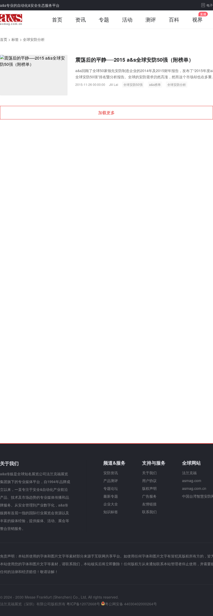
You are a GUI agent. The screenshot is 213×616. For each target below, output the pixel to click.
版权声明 (149, 488)
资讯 (80, 19)
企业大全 (110, 503)
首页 (57, 19)
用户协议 (149, 480)
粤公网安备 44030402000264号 (131, 603)
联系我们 (149, 511)
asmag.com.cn (194, 488)
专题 (104, 19)
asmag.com (191, 480)
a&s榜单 (155, 84)
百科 (174, 19)
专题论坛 (110, 488)
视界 (197, 19)
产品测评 (110, 480)
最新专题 (110, 496)
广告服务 (149, 496)
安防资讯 (110, 472)
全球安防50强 (133, 84)
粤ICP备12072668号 (83, 603)
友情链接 (149, 503)
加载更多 (106, 113)
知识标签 (110, 511)
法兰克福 (189, 472)
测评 (150, 19)
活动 (127, 19)
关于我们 (149, 472)
